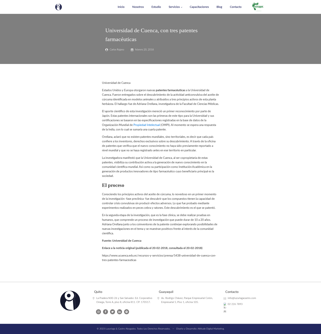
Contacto (236, 7)
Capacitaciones (199, 7)
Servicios (174, 7)
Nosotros (138, 7)
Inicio (121, 7)
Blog (219, 7)
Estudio (156, 7)
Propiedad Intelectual (146, 125)
